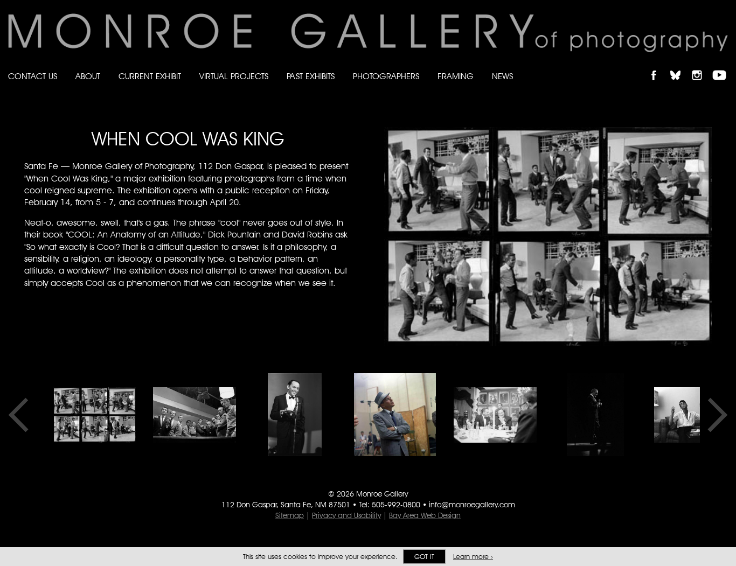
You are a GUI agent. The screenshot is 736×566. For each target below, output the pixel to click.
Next (714, 415)
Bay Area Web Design (425, 515)
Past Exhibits (311, 76)
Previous (22, 415)
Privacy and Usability (346, 515)
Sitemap (289, 515)
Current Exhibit (150, 76)
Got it (424, 557)
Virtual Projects (233, 76)
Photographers (386, 76)
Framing (456, 76)
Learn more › (473, 557)
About (87, 76)
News (502, 76)
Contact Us (32, 76)
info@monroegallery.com (472, 504)
